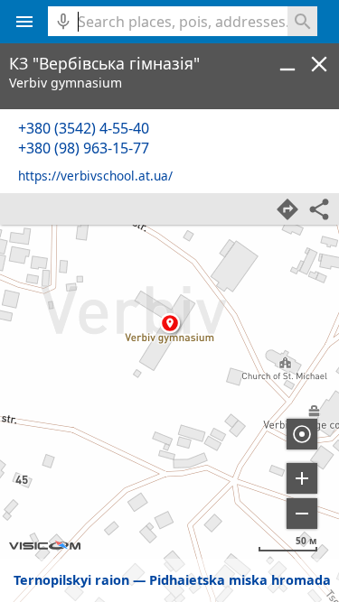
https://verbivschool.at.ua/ (95, 175)
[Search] (302, 21)
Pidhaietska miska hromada (240, 579)
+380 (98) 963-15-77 (83, 148)
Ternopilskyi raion (71, 579)
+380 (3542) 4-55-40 (83, 128)
